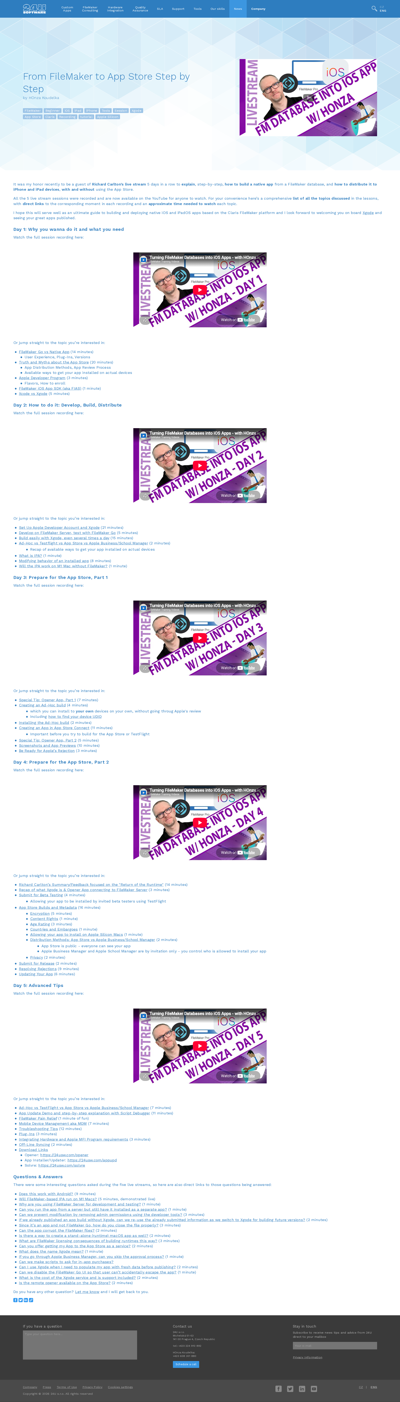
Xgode (136, 111)
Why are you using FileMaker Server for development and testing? (80, 1204)
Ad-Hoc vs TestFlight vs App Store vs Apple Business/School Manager (84, 1107)
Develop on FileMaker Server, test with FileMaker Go (67, 532)
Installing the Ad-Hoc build (44, 722)
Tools (198, 8)
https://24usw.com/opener (64, 1155)
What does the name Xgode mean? (51, 1251)
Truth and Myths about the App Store (54, 362)
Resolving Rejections (38, 969)
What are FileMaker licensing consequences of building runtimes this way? (88, 1241)
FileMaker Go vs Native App (44, 352)
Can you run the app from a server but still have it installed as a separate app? (93, 1209)
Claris (50, 117)
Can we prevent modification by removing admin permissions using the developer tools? (100, 1214)
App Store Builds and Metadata (48, 907)
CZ (382, 6)
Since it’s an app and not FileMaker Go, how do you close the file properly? (89, 1225)
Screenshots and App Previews (47, 745)
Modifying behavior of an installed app (54, 561)
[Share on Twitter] (21, 1300)
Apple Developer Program (42, 378)
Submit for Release (37, 963)
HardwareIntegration (115, 9)
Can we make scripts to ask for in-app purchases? (66, 1262)
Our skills (218, 8)
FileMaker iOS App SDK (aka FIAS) (50, 388)
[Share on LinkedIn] (26, 1300)
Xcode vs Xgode (33, 393)
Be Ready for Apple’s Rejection (47, 750)
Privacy (36, 957)
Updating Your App (36, 974)
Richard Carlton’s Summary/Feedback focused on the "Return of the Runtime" (91, 884)
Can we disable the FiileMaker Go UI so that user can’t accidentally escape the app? (98, 1272)
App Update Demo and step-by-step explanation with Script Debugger (84, 1113)
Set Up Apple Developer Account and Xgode (59, 527)
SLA (160, 8)
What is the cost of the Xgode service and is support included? (77, 1277)
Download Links (33, 1149)
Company (258, 8)
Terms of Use (67, 1387)
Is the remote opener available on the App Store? (65, 1283)
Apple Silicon (108, 117)
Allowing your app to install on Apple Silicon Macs (76, 934)
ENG (383, 10)
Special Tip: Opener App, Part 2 (48, 740)
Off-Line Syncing (34, 1144)
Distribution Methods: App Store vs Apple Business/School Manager (92, 939)
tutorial (86, 117)
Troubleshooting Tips (38, 1128)
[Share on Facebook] (15, 1300)
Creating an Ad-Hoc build (42, 705)
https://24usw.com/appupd (92, 1160)
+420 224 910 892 (190, 1345)
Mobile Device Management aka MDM (53, 1123)
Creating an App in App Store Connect (54, 728)
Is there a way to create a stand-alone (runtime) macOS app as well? (83, 1235)
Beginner (52, 111)
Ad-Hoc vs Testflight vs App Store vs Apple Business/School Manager (83, 543)
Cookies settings (120, 1387)
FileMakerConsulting (90, 9)
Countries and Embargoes (54, 929)
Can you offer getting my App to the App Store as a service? (75, 1246)
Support (178, 8)
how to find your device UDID (75, 716)
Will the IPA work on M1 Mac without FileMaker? (63, 566)
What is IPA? (30, 555)
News (238, 8)
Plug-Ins (27, 1134)
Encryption (40, 913)
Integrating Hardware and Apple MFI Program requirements (73, 1139)
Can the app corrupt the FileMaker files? (57, 1230)
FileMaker (33, 111)
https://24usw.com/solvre (61, 1165)
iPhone (91, 111)
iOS (67, 111)
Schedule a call (186, 1364)
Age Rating (40, 924)
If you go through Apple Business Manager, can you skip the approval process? (91, 1256)
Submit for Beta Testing (41, 895)
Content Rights (44, 918)
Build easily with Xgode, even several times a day (64, 538)
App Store (33, 117)
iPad (77, 111)
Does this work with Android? (46, 1194)
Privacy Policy (92, 1387)
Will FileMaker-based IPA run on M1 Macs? (58, 1199)
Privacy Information (307, 1357)
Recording (67, 117)
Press (47, 1387)
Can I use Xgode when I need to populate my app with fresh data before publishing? (97, 1267)
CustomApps (67, 9)
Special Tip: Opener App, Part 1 (47, 700)
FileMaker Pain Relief (38, 1118)
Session (121, 111)
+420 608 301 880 (184, 1356)
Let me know (87, 1291)
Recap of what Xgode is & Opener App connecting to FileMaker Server (83, 890)
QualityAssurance (140, 9)
